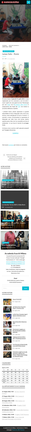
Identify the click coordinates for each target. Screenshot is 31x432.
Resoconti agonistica (14, 45)
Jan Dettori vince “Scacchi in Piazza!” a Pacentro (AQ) (19, 307)
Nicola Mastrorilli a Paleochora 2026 (20, 322)
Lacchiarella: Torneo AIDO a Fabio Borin (13, 205)
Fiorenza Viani (5, 247)
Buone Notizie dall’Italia (9, 245)
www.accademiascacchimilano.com (15, 261)
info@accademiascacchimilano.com (15, 263)
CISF (19, 106)
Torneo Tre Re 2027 (17, 299)
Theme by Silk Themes (18, 430)
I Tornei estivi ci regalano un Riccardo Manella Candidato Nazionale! (19, 331)
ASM (6, 58)
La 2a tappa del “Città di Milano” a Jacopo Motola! (14, 183)
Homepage (4, 45)
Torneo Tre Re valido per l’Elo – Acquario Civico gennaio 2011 (14, 224)
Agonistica (5, 242)
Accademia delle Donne (20, 104)
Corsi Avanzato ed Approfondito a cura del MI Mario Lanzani (20, 345)
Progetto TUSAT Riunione (22, 414)
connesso (11, 145)
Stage (8, 104)
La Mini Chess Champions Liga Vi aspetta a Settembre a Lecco (20, 315)
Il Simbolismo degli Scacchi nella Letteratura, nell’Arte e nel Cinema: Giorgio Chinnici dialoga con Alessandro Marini (20, 354)
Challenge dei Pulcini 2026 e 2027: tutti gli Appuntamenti (19, 338)
